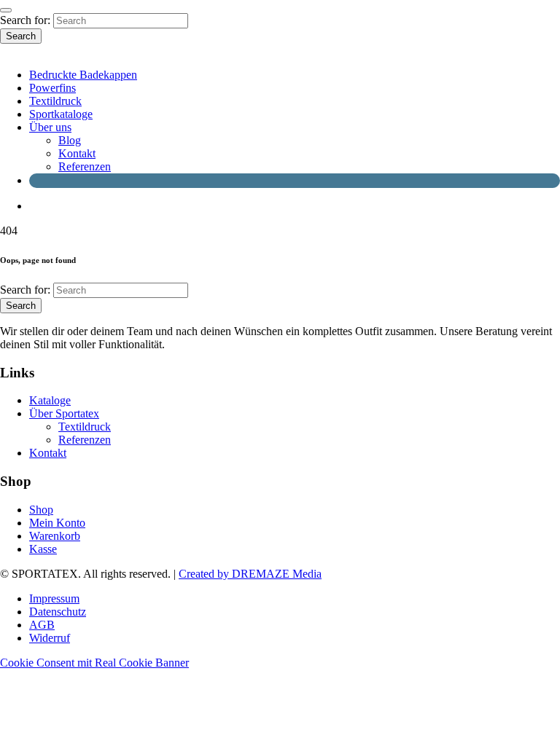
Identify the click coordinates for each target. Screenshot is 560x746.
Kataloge (50, 400)
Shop (41, 509)
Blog (69, 140)
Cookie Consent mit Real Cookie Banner (94, 662)
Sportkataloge (61, 114)
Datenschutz (57, 611)
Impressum (54, 598)
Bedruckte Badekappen (83, 74)
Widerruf (49, 638)
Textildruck (55, 101)
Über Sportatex (64, 413)
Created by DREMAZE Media (250, 574)
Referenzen (84, 166)
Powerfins (52, 88)
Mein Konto (57, 523)
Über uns (50, 127)
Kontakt (77, 153)
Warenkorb (54, 536)
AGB (42, 625)
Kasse (43, 549)
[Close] (6, 10)
